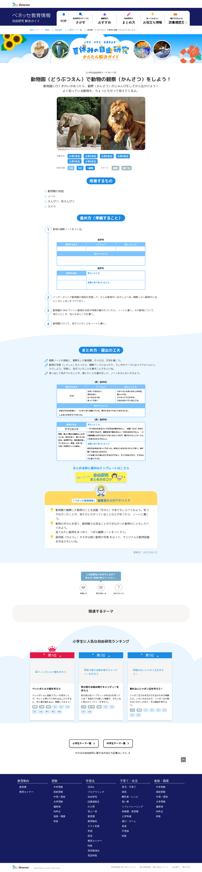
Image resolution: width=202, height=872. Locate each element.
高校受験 (58, 792)
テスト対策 (94, 826)
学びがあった (101, 593)
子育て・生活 (129, 780)
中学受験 (58, 787)
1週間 (90, 168)
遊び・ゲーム (129, 821)
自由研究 (92, 797)
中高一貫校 (59, 797)
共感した (83, 593)
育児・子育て (129, 787)
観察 (115, 168)
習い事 (125, 801)
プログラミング (96, 792)
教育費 (22, 787)
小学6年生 (90, 161)
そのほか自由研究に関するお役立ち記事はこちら (101, 753)
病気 (124, 792)
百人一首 (92, 811)
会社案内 (175, 867)
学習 (90, 831)
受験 (55, 780)
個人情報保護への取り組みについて (154, 867)
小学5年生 (74, 161)
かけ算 (91, 806)
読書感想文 (94, 801)
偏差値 (57, 806)
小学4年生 (122, 156)
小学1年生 (74, 156)
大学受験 (58, 801)
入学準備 (126, 816)
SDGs (91, 787)
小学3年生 (106, 156)
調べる (126, 168)
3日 (80, 168)
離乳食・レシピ (130, 797)
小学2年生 (90, 156)
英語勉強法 (94, 850)
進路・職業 (59, 816)
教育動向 (23, 780)
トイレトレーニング (132, 806)
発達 (124, 826)
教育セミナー (26, 792)
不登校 (125, 831)
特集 (56, 821)
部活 (90, 836)
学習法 (90, 780)
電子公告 (186, 867)
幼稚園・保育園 (130, 811)
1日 (71, 168)
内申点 (57, 811)
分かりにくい (118, 593)
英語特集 (92, 855)
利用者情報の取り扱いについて (123, 867)
